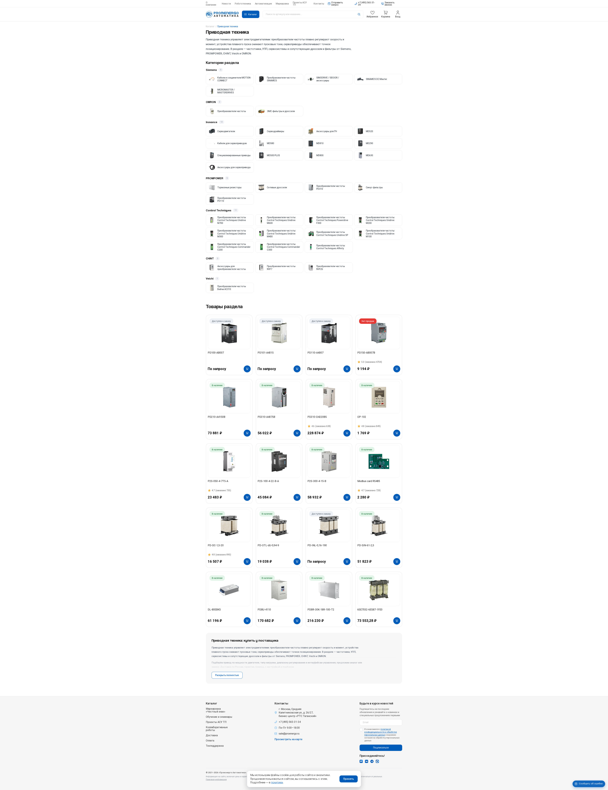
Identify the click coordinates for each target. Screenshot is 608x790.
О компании (211, 3)
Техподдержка (215, 745)
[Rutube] (361, 761)
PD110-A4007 (315, 352)
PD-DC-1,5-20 (216, 545)
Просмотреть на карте (288, 739)
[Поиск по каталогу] (313, 14)
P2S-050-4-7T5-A (218, 481)
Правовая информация (216, 779)
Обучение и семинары (219, 716)
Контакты (319, 4)
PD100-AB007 (216, 352)
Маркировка (282, 4)
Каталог (210, 26)
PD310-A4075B (266, 416)
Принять (348, 779)
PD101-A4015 (266, 352)
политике (277, 782)
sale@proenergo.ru (289, 733)
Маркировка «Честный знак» (215, 710)
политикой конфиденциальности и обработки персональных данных (380, 732)
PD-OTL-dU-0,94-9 (268, 545)
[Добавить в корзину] (247, 368)
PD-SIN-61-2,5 (365, 545)
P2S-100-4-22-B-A (268, 481)
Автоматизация (263, 4)
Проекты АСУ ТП (300, 3)
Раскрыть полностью (227, 675)
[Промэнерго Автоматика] (222, 14)
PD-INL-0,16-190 (317, 545)
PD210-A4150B (216, 416)
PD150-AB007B (366, 352)
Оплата (210, 740)
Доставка (212, 735)
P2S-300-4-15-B (316, 481)
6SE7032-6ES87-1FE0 (369, 609)
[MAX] (377, 761)
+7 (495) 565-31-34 (290, 721)
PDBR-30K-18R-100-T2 (320, 609)
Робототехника (243, 4)
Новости (226, 4)
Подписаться (381, 748)
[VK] (366, 761)
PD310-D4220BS (317, 416)
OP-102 (361, 416)
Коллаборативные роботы (217, 729)
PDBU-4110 (264, 609)
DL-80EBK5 (214, 609)
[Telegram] (372, 761)
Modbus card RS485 (368, 481)
